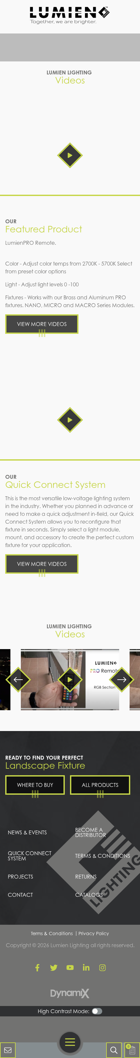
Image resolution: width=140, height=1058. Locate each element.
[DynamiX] (70, 993)
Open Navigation (70, 1042)
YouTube (70, 968)
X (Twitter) (54, 968)
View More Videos (42, 324)
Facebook (37, 968)
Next (122, 680)
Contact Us (8, 1050)
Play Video (70, 155)
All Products (100, 785)
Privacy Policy (93, 933)
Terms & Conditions (52, 933)
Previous (18, 680)
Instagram (102, 968)
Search (114, 1050)
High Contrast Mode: (63, 1011)
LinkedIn (86, 968)
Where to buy (35, 785)
